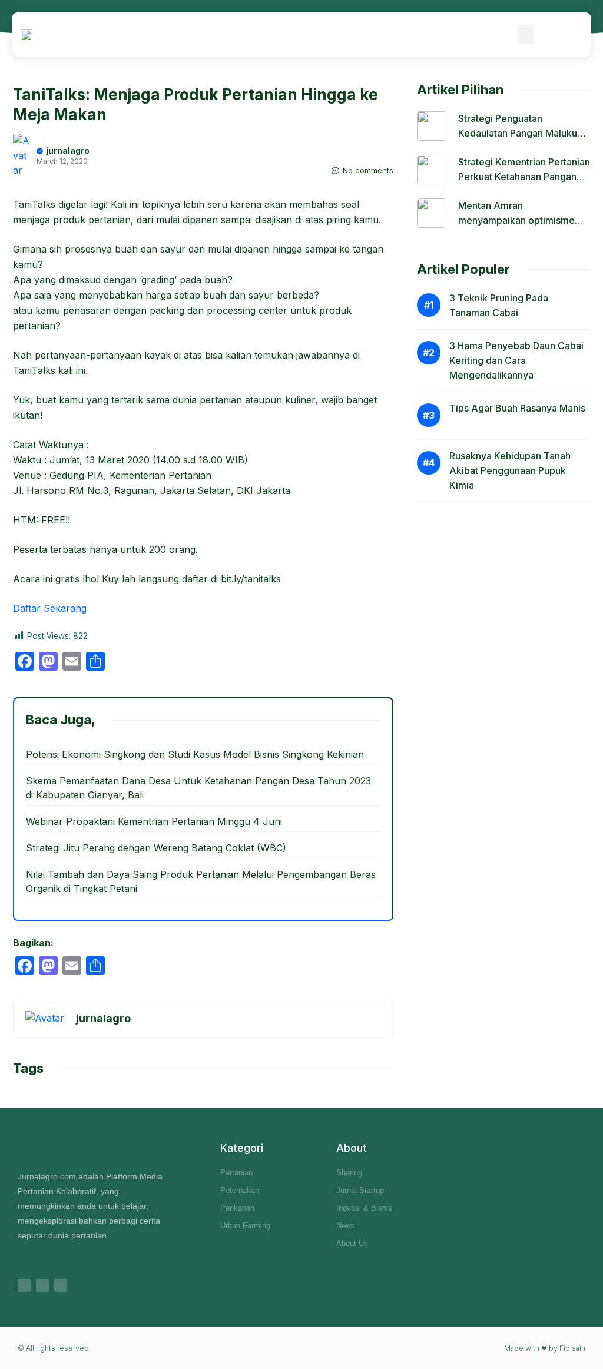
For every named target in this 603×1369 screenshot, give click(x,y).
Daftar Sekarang (50, 608)
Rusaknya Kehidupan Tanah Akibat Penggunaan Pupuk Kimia (510, 470)
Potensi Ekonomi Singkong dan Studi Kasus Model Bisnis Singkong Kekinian (195, 754)
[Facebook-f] (42, 1285)
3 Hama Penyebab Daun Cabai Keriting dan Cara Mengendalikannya (516, 360)
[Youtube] (60, 1285)
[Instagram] (24, 1285)
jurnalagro (68, 150)
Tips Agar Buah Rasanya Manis (517, 408)
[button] (526, 34)
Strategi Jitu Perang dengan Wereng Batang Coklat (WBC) (156, 848)
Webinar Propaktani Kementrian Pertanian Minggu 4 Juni (154, 821)
